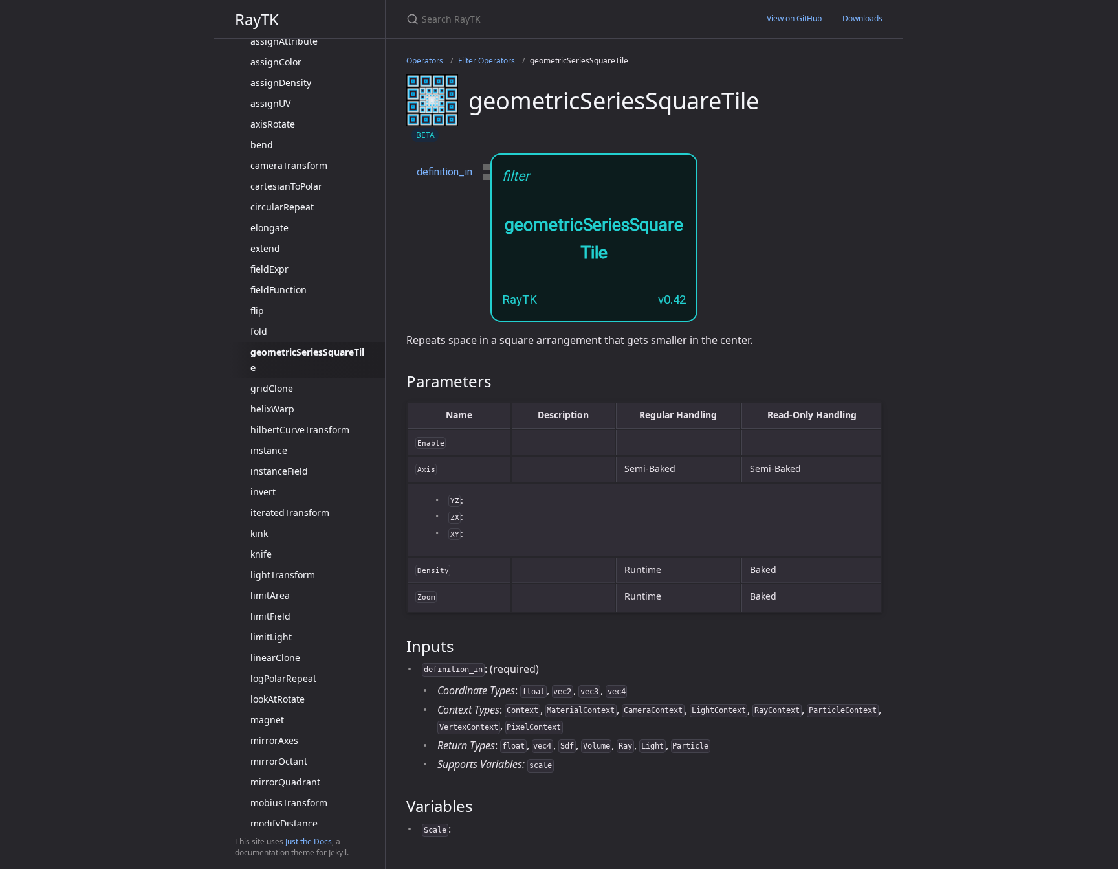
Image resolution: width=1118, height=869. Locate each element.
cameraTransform (288, 165)
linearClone (275, 657)
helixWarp (272, 409)
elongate (269, 227)
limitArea (270, 595)
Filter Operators (486, 60)
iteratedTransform (289, 512)
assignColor (275, 62)
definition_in (444, 172)
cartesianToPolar (286, 186)
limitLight (271, 637)
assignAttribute (284, 41)
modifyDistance (284, 823)
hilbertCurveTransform (299, 429)
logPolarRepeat (283, 678)
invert (263, 492)
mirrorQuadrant (285, 782)
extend (265, 248)
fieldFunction (278, 290)
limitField (270, 616)
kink (259, 533)
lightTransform (282, 575)
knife (261, 554)
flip (257, 310)
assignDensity (280, 82)
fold (258, 331)
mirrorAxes (274, 740)
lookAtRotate (277, 699)
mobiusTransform (288, 802)
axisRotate (272, 124)
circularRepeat (282, 207)
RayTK (257, 19)
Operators (424, 60)
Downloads (862, 18)
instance (268, 450)
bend (261, 145)
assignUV (270, 103)
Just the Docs (308, 841)
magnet (267, 720)
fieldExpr (269, 269)
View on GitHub (794, 18)
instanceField (279, 471)
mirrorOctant (278, 761)
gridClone (271, 388)
